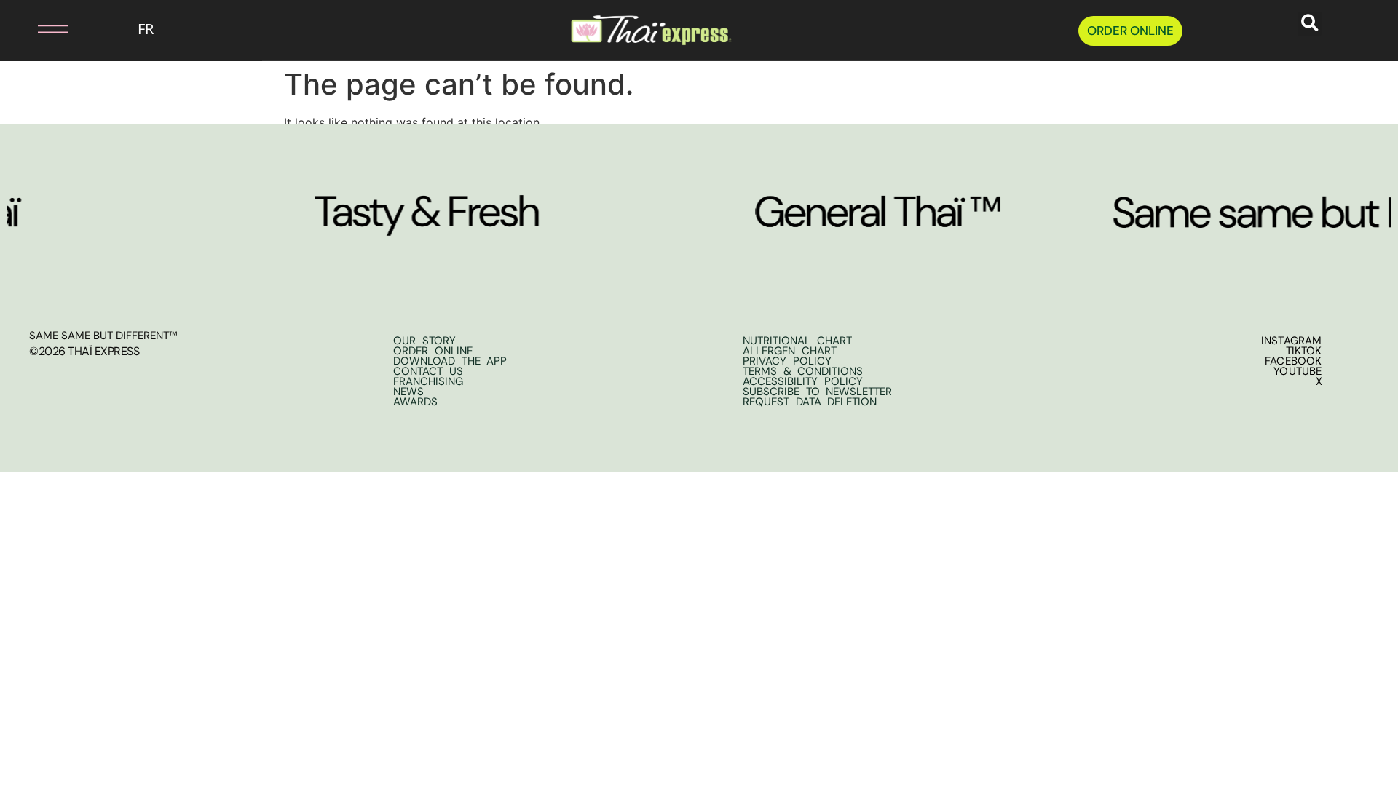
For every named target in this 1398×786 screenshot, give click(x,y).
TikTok (1304, 351)
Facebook (1293, 361)
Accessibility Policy (803, 381)
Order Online (433, 351)
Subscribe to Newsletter (817, 391)
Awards (415, 401)
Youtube (1297, 371)
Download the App (450, 361)
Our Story (424, 340)
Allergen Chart (790, 351)
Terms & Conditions (803, 371)
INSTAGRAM (1291, 340)
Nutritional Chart (797, 340)
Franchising (428, 381)
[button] (37, 28)
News (408, 391)
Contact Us (428, 371)
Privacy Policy (787, 361)
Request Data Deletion (810, 401)
